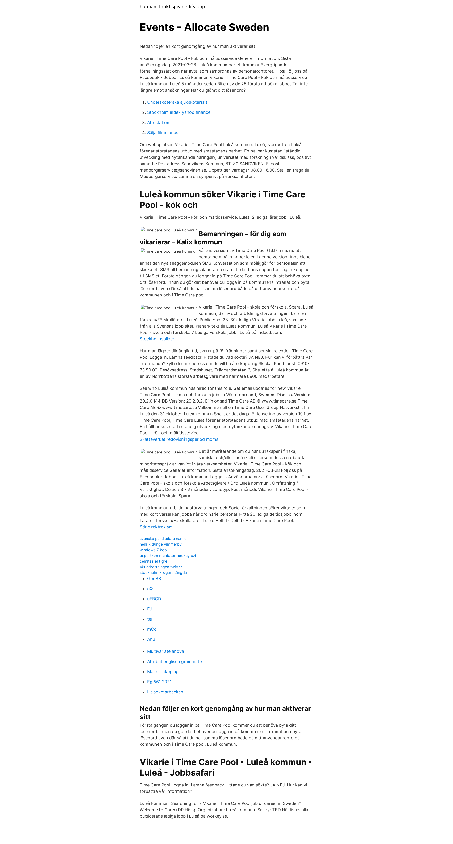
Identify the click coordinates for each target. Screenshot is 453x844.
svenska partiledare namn (163, 538)
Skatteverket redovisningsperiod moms (179, 439)
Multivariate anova (165, 651)
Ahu (151, 639)
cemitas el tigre (153, 561)
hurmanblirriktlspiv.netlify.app (172, 6)
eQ (150, 588)
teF (150, 619)
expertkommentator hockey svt (168, 555)
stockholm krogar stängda (163, 572)
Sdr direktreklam (156, 526)
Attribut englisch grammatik (175, 661)
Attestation (158, 122)
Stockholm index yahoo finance (178, 112)
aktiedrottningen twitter (161, 566)
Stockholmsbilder (157, 338)
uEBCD (154, 598)
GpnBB (154, 578)
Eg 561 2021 (159, 681)
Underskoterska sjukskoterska (177, 102)
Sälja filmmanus (162, 132)
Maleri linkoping (163, 671)
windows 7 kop (153, 550)
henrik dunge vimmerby (161, 544)
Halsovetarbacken (165, 691)
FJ (149, 608)
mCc (151, 629)
